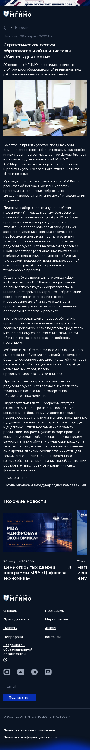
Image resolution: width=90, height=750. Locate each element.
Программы (54, 611)
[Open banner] (45, 3)
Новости (21, 28)
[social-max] (6, 672)
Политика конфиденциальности (30, 737)
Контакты (53, 637)
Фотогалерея (17, 478)
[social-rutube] (48, 672)
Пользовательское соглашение (29, 730)
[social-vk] (20, 672)
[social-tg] (34, 672)
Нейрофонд (13, 637)
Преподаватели (16, 619)
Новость (11, 36)
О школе (10, 611)
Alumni (50, 628)
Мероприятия (56, 619)
